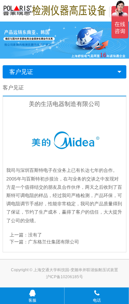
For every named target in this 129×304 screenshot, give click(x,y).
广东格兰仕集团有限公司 (53, 241)
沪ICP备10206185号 (64, 277)
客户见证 (21, 72)
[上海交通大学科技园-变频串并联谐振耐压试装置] (54, 10)
